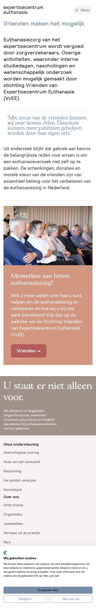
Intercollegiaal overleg (21, 452)
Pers (7, 542)
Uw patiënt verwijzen (19, 480)
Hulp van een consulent (21, 461)
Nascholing (12, 471)
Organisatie (12, 514)
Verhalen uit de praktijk (21, 532)
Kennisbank (12, 489)
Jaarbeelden (13, 523)
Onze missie (13, 505)
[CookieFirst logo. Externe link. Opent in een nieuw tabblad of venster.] (5, 553)
